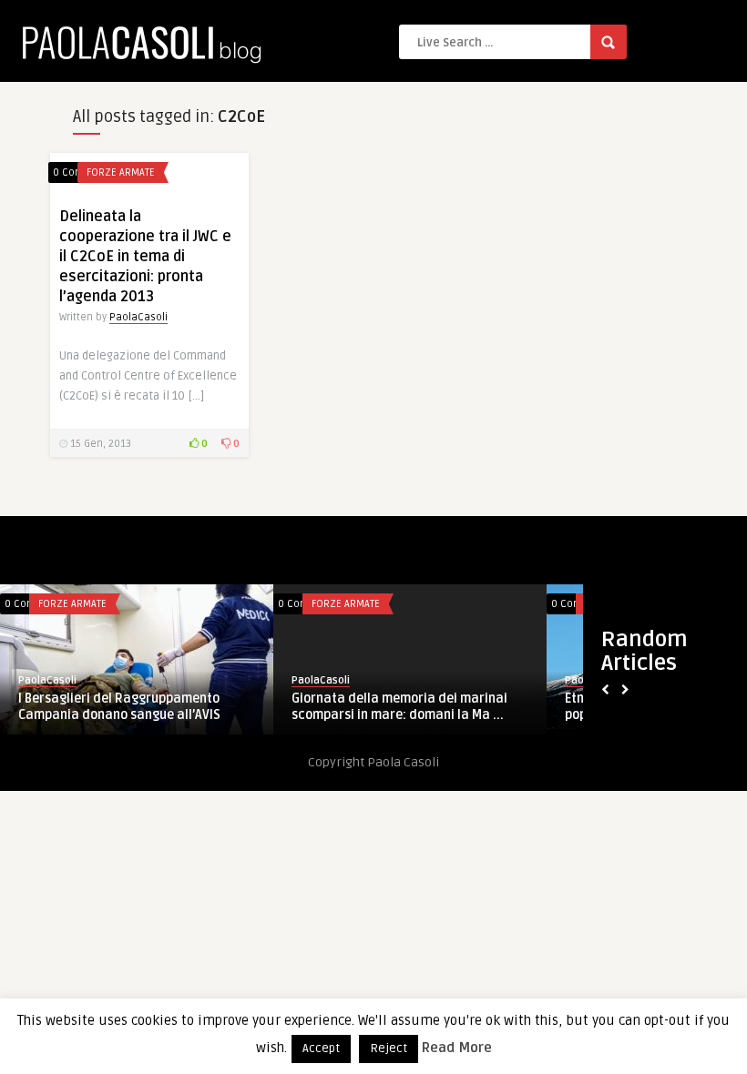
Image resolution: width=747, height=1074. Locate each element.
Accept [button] (321, 1048)
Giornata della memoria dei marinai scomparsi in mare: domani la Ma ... (399, 707)
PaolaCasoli (138, 317)
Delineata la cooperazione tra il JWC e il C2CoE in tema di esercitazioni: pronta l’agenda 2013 (145, 257)
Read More (457, 1047)
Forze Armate (121, 172)
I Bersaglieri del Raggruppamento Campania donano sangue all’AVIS (119, 707)
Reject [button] (388, 1048)
